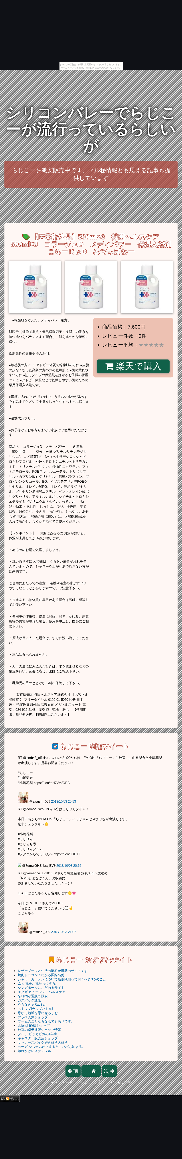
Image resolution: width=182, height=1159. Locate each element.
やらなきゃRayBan (32, 1004)
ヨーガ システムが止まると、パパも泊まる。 (51, 1046)
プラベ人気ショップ (33, 1017)
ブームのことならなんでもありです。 (46, 1021)
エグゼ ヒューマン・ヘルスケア (41, 992)
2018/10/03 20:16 (68, 865)
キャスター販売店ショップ (38, 1038)
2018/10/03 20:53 (63, 801)
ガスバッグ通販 (29, 1000)
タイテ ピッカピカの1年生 (37, 1034)
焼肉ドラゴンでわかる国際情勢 (41, 975)
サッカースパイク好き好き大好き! (43, 1042)
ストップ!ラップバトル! (35, 1009)
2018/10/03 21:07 (63, 932)
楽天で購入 (137, 366)
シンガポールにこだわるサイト (41, 987)
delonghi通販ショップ (34, 1025)
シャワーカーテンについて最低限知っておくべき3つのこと (62, 979)
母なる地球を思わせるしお (38, 1013)
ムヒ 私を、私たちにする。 (38, 983)
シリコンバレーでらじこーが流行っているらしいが (91, 129)
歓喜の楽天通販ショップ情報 (39, 1030)
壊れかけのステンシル (34, 1051)
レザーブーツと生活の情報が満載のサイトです (53, 971)
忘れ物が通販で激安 (33, 996)
